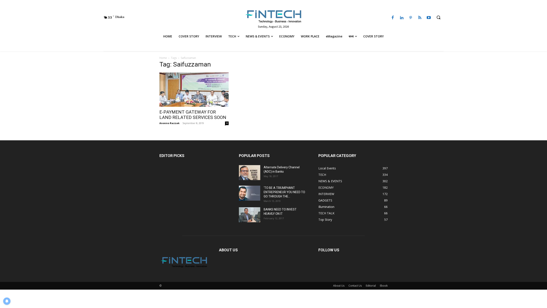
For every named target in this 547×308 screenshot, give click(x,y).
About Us (338, 285)
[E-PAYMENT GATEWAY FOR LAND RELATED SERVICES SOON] (194, 90)
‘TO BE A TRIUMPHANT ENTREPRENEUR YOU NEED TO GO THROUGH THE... (284, 192)
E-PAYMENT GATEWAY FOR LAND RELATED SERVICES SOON (192, 115)
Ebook (384, 285)
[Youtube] (428, 18)
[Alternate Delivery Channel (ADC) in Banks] (249, 172)
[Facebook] (392, 18)
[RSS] (419, 18)
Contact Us (355, 285)
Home (163, 58)
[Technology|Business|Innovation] (273, 16)
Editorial (371, 285)
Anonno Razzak (169, 123)
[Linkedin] (401, 18)
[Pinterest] (410, 18)
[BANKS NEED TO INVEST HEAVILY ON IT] (249, 214)
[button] (438, 17)
